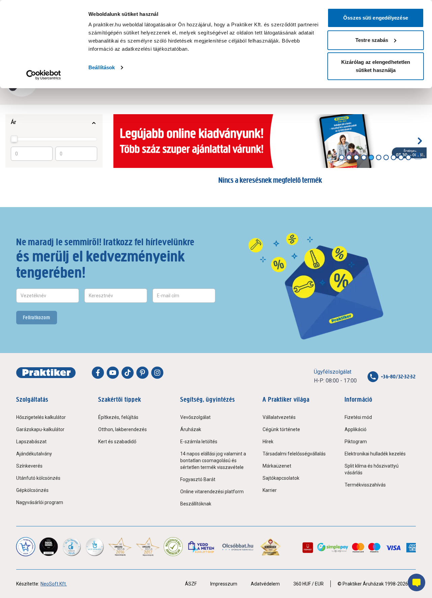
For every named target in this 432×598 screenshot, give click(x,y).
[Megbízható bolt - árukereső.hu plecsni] (173, 546)
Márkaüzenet (277, 466)
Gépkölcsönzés (32, 490)
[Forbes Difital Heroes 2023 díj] (48, 546)
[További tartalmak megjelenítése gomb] (420, 141)
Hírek (268, 441)
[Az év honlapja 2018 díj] (71, 546)
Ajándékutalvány (34, 453)
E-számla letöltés (198, 441)
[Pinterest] (142, 373)
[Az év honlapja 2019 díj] (94, 546)
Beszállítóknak (195, 503)
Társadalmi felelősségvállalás (294, 453)
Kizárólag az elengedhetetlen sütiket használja (375, 66)
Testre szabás (371, 40)
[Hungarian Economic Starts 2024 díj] (25, 546)
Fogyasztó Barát (197, 479)
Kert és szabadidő (117, 441)
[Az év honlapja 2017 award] (148, 546)
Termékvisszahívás (365, 485)
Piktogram (356, 441)
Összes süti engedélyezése (375, 18)
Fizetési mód (358, 417)
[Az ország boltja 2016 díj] (120, 546)
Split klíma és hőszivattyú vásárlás (372, 469)
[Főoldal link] (46, 372)
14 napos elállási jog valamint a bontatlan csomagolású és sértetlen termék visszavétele (213, 460)
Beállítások (101, 67)
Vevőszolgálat (195, 417)
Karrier (270, 490)
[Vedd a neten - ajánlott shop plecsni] (202, 546)
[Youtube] (113, 373)
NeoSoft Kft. (53, 584)
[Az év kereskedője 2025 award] (270, 546)
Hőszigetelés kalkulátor (41, 417)
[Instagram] (157, 373)
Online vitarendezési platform (212, 491)
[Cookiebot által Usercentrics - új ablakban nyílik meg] (43, 75)
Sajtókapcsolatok (281, 478)
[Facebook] (98, 373)
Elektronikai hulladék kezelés (375, 453)
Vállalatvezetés (279, 417)
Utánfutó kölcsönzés (38, 478)
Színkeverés (29, 466)
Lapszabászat (31, 441)
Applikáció (356, 429)
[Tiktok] (128, 373)
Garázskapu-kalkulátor (40, 429)
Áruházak (190, 429)
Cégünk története (281, 429)
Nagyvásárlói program (39, 502)
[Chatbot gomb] (416, 582)
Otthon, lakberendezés (122, 429)
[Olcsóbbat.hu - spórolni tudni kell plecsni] (238, 546)
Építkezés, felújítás (118, 417)
